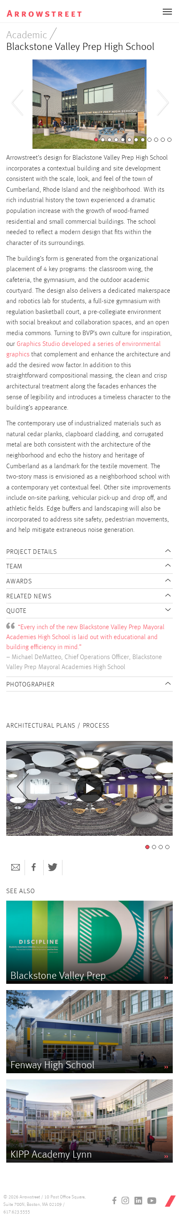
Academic (26, 35)
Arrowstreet (51, 8)
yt (152, 1200)
